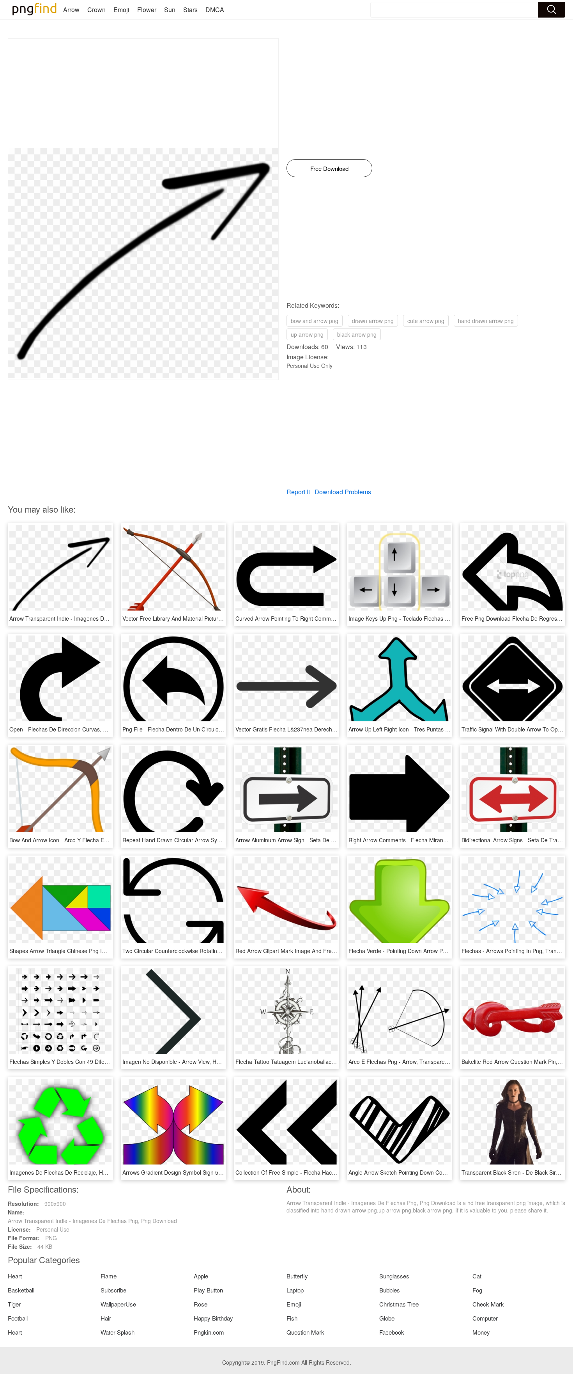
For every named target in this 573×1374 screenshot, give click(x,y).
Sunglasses (394, 1276)
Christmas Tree (399, 1304)
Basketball (21, 1290)
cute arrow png (425, 321)
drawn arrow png (373, 321)
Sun (169, 9)
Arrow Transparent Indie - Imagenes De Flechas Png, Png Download (94, 618)
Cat (476, 1276)
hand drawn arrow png (486, 321)
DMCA (214, 9)
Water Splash (117, 1332)
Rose (200, 1304)
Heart (15, 1276)
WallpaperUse (118, 1304)
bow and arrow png (314, 321)
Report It (298, 491)
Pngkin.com (209, 1332)
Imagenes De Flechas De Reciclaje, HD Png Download (76, 1172)
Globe (386, 1318)
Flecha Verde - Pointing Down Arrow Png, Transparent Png (420, 951)
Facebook (391, 1332)
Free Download (329, 168)
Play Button (208, 1290)
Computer (485, 1318)
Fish (291, 1318)
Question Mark (305, 1332)
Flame (109, 1276)
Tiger (14, 1304)
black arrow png (357, 334)
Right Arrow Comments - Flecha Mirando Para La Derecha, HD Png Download (444, 840)
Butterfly (297, 1276)
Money (481, 1332)
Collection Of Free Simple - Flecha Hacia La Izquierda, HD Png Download (326, 1172)
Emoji (121, 9)
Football (18, 1318)
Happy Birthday (213, 1318)
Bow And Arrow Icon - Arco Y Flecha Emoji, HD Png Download (86, 840)
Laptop (295, 1290)
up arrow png (307, 334)
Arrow (71, 9)
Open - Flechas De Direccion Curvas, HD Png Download (78, 729)
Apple (201, 1276)
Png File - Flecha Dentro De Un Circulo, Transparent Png (192, 729)
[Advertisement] (143, 93)
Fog (477, 1290)
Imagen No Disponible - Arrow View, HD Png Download (190, 1061)
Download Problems (343, 491)
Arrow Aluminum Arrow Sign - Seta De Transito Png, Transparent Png (321, 840)
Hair (106, 1318)
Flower (146, 9)
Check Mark (488, 1304)
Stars (190, 9)
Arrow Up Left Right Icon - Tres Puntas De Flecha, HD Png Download (433, 729)
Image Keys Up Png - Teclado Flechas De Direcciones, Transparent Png (437, 618)
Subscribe (113, 1290)
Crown (96, 9)
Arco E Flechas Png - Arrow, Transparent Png (404, 1061)
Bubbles (389, 1290)
